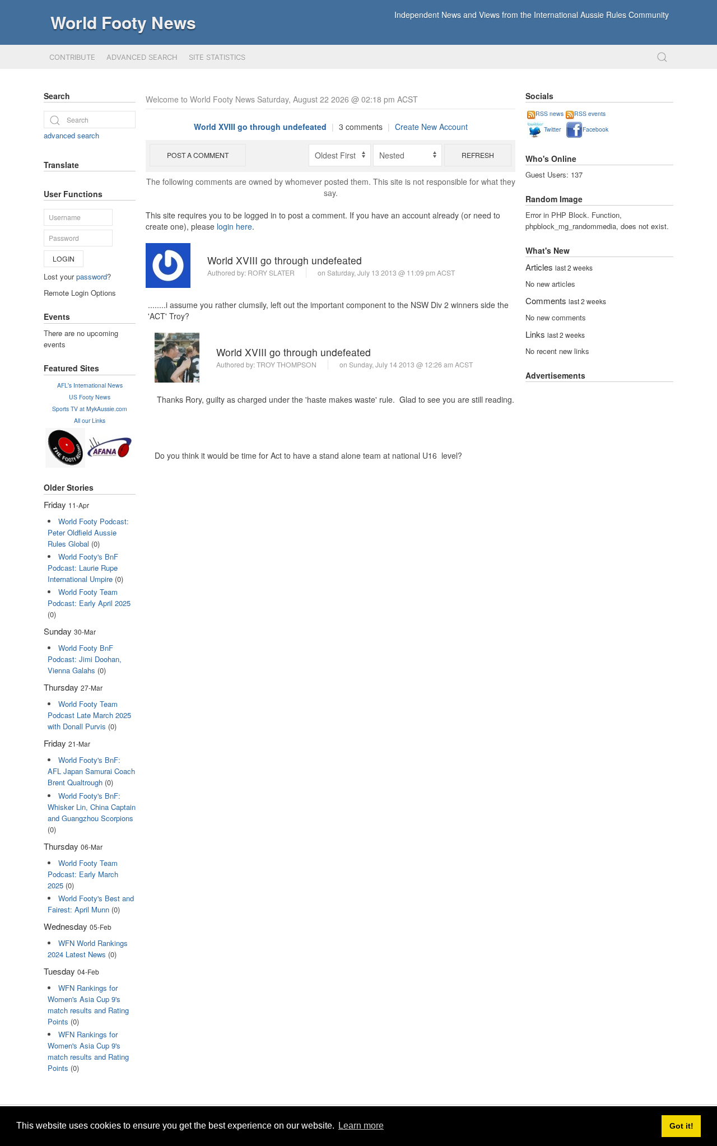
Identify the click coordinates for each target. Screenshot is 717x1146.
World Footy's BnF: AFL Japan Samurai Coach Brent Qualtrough (91, 771)
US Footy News (89, 397)
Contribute (72, 57)
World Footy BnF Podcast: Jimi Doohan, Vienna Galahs (85, 659)
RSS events (590, 113)
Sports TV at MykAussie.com (89, 408)
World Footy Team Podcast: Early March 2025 (83, 874)
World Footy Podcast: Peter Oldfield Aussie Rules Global (88, 532)
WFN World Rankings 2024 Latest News (88, 948)
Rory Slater (271, 272)
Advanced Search (142, 57)
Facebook (595, 129)
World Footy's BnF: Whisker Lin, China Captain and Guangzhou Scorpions (92, 806)
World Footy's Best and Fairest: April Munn (91, 904)
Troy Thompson (286, 364)
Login (64, 258)
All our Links (89, 420)
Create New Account (431, 126)
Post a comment (198, 155)
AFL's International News (90, 385)
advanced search (71, 135)
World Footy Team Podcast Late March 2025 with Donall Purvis (89, 715)
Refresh (478, 155)
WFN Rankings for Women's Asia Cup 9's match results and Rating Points (88, 1004)
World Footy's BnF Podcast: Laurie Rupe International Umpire (83, 567)
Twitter (552, 129)
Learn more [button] (361, 1125)
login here (234, 226)
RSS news (550, 113)
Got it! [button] (681, 1125)
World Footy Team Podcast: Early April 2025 (89, 597)
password (91, 276)
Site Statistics (217, 57)
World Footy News (123, 22)
